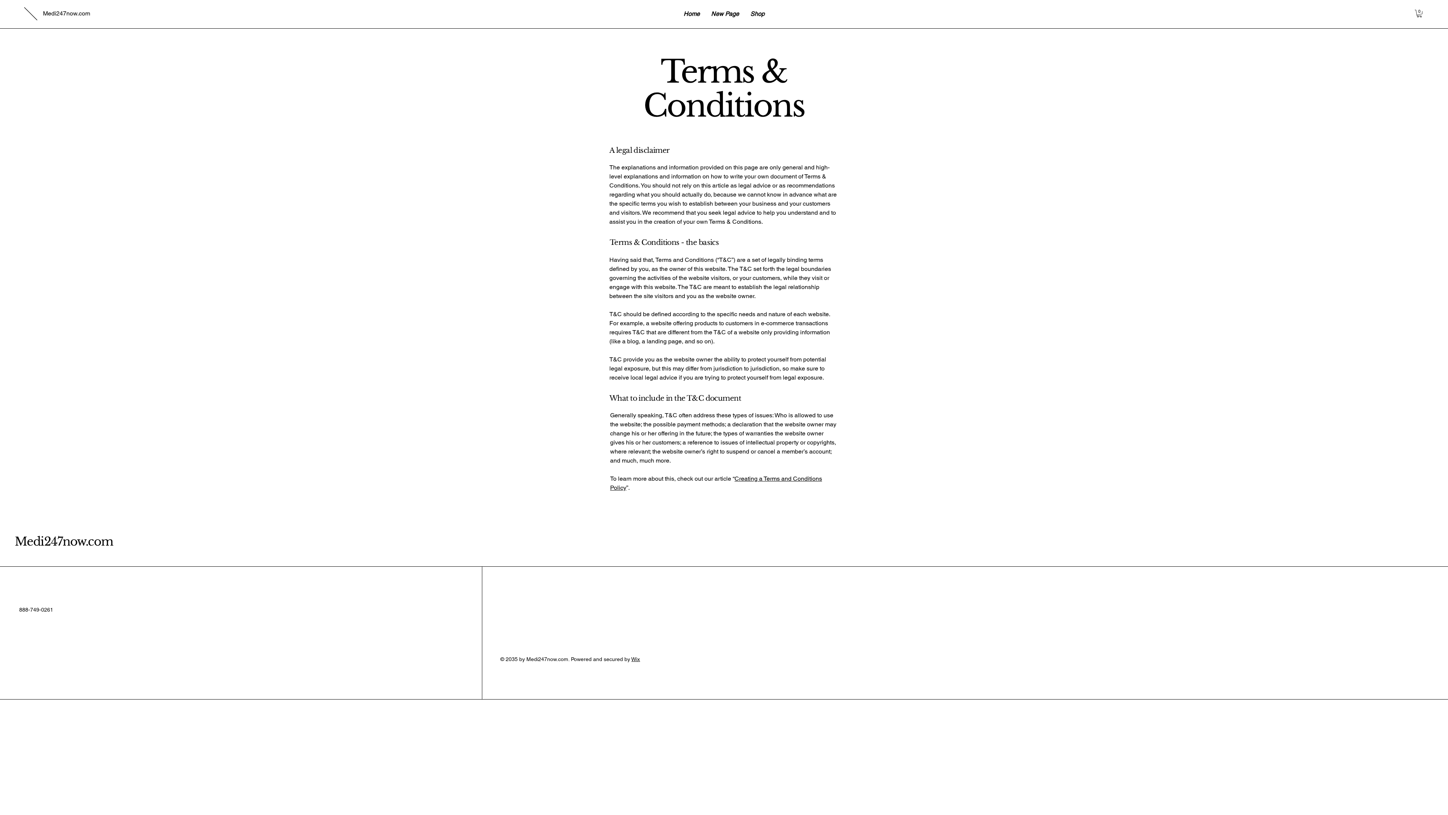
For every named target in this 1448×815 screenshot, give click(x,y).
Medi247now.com (64, 541)
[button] (1419, 13)
